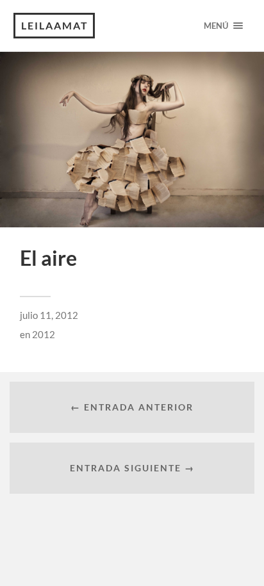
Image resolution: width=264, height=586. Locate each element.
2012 (43, 334)
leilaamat (54, 25)
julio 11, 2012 (49, 315)
